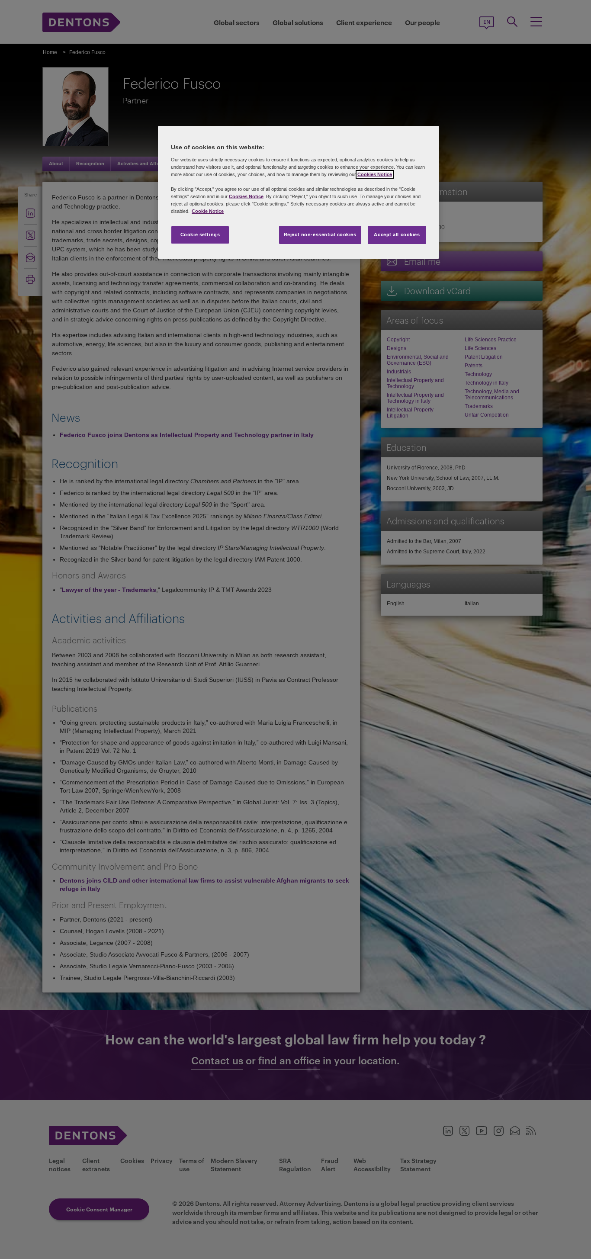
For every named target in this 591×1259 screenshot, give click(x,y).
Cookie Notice (208, 211)
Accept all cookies (397, 234)
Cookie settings (200, 234)
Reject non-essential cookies (320, 234)
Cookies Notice (374, 174)
